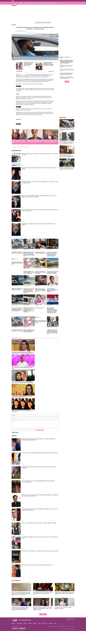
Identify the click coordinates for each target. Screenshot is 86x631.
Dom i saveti (44, 623)
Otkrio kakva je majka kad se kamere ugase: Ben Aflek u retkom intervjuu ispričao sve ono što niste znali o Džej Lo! (40, 210)
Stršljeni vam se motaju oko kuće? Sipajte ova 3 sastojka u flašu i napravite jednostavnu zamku (67, 70)
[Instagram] (69, 619)
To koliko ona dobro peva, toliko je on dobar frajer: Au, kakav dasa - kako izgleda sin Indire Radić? (39, 467)
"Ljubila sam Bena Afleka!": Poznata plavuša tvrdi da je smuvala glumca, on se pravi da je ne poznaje (40, 154)
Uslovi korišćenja (71, 626)
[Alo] (13, 0)
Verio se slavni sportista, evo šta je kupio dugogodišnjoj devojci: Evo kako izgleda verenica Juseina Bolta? (38, 481)
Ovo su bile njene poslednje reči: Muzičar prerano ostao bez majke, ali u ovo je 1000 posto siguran (40, 537)
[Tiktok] (73, 619)
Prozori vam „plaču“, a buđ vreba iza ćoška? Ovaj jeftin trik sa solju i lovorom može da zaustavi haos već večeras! (66, 142)
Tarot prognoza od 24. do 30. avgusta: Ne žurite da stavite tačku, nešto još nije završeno (66, 66)
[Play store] (15, 628)
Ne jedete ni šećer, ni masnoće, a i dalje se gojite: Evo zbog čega (63, 608)
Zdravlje (25, 623)
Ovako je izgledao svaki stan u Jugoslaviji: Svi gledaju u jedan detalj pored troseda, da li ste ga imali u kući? (66, 155)
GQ (31, 96)
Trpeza (55, 623)
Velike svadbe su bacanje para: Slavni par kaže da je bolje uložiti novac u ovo (37, 565)
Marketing (55, 626)
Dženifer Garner (23, 74)
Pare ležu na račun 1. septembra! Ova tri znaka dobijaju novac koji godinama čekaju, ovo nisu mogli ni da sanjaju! (67, 77)
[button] (39, 32)
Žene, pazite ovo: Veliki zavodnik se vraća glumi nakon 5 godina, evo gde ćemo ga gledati (40, 551)
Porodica (30, 623)
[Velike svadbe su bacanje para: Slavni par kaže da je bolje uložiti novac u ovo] (16, 570)
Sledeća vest (51, 71)
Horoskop (50, 623)
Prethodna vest (19, 71)
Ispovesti (34, 623)
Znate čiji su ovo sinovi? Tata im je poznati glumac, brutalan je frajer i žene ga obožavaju (40, 452)
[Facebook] (67, 619)
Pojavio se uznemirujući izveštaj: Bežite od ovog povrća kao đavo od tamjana (66, 168)
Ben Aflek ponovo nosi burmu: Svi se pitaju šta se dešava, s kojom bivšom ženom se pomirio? (38, 224)
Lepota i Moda (19, 623)
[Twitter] (71, 619)
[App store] (22, 628)
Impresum (65, 626)
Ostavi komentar (40, 430)
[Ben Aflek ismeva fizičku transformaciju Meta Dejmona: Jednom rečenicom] (16, 173)
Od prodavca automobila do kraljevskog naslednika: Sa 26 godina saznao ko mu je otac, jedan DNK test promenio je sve (40, 509)
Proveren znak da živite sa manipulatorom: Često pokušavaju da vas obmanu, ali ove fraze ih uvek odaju (48, 64)
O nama (50, 626)
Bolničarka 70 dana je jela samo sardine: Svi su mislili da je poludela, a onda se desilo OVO (66, 129)
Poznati (14, 25)
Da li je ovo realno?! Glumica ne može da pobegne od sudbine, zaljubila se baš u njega (39, 522)
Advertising (60, 626)
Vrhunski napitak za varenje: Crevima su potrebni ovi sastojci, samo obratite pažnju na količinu (29, 64)
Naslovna (13, 623)
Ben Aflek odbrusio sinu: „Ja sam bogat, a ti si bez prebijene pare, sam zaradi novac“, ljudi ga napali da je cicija (40, 182)
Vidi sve (67, 81)
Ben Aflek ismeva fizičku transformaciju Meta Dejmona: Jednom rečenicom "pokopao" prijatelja (39, 168)
